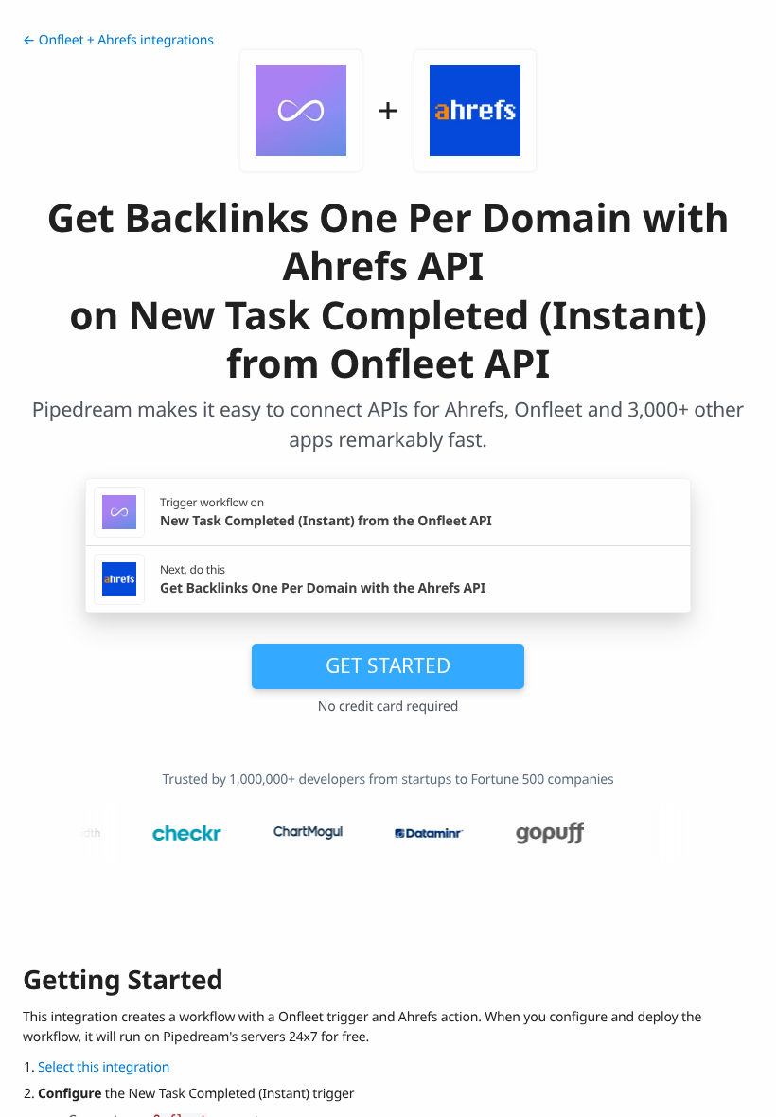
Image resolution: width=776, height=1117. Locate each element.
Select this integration (103, 1067)
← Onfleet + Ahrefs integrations (118, 40)
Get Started (388, 665)
